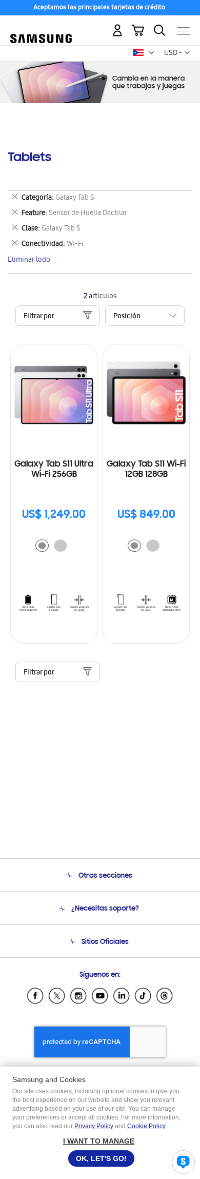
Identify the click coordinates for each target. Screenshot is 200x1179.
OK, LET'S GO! (101, 1158)
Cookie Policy (146, 1126)
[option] (42, 545)
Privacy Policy (93, 1126)
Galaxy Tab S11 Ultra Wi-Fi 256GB (53, 469)
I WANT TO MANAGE (98, 1141)
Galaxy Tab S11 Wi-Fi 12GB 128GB (146, 469)
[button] (151, 53)
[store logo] (41, 26)
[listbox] (53, 546)
